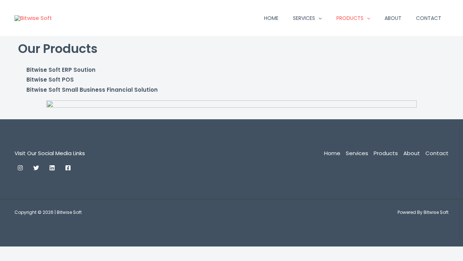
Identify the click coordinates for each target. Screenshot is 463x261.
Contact (428, 18)
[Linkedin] (52, 168)
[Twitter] (36, 168)
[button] (318, 18)
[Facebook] (68, 168)
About (393, 18)
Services (304, 18)
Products (350, 18)
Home (271, 18)
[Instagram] (20, 168)
